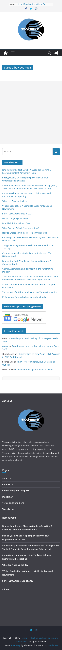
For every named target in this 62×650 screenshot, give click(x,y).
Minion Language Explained (15, 218)
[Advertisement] (31, 112)
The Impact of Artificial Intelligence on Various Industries (29, 292)
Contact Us (7, 484)
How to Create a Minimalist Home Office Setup (24, 232)
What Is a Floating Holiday (14, 201)
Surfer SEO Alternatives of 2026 (17, 213)
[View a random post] (56, 52)
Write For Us (8, 509)
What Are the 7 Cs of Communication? (20, 228)
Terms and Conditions (13, 502)
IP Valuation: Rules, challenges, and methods (24, 297)
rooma (5, 346)
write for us (51, 453)
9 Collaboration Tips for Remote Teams (34, 369)
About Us (6, 478)
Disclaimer (7, 496)
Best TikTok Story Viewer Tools (16, 223)
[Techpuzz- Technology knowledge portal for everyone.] (5, 52)
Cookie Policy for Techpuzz (15, 490)
